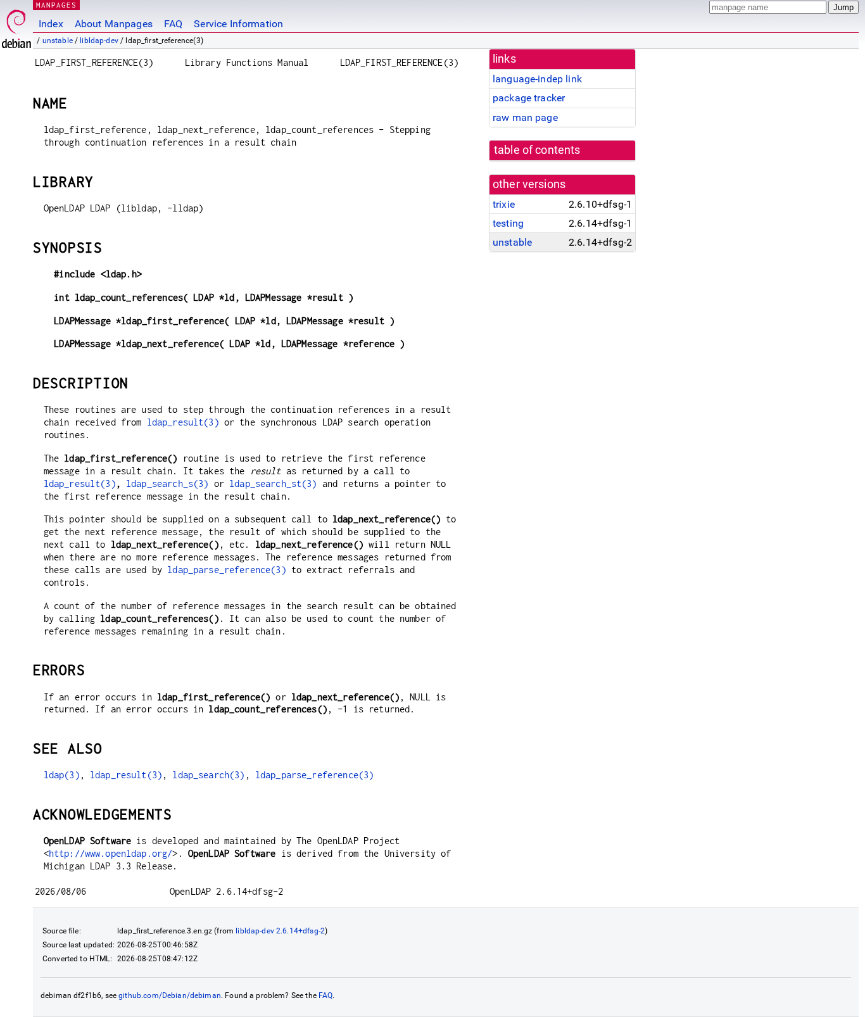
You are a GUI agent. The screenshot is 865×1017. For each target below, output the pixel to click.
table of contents (537, 150)
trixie (504, 204)
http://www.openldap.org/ (111, 853)
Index (51, 24)
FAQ (173, 24)
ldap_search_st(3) (273, 483)
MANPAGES (56, 5)
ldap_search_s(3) (167, 483)
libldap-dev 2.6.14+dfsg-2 (280, 930)
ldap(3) (62, 774)
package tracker (529, 98)
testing (508, 223)
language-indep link (537, 79)
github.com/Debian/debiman (169, 995)
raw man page (525, 117)
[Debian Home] (16, 25)
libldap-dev (99, 40)
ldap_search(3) (208, 774)
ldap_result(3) (183, 422)
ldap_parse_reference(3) (226, 569)
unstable (57, 40)
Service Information (238, 24)
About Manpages (114, 24)
